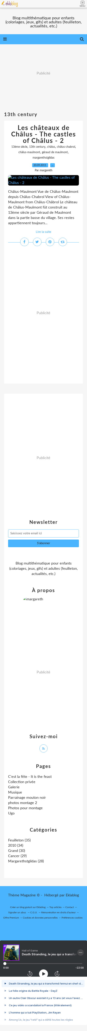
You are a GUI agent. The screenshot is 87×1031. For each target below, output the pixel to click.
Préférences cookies (72, 917)
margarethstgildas (43, 157)
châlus (51, 147)
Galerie (14, 787)
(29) (17, 856)
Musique (15, 792)
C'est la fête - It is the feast (30, 777)
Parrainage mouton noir (27, 798)
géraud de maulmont (55, 152)
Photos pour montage (25, 808)
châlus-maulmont (29, 152)
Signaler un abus (17, 912)
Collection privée (21, 782)
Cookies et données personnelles (40, 917)
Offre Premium (11, 917)
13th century (37, 147)
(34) (15, 845)
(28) (26, 861)
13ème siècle (19, 147)
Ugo (11, 813)
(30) (16, 851)
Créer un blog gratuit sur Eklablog (28, 907)
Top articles (55, 907)
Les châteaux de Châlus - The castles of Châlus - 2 (43, 134)
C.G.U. (33, 912)
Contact (69, 907)
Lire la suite (43, 231)
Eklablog (72, 895)
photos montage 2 (22, 803)
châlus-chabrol (66, 147)
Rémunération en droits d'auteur (58, 912)
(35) (19, 840)
